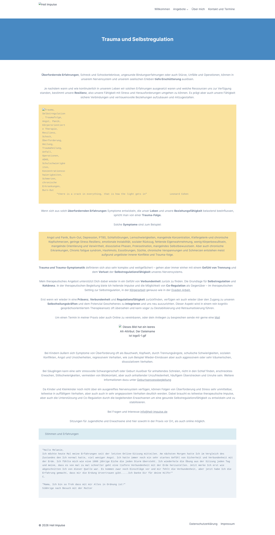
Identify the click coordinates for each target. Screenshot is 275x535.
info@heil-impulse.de (153, 411)
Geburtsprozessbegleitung (154, 379)
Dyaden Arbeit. (181, 290)
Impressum (228, 523)
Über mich (198, 9)
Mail (217, 317)
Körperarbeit (137, 290)
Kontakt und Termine (221, 9)
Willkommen (162, 9)
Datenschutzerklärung (203, 523)
